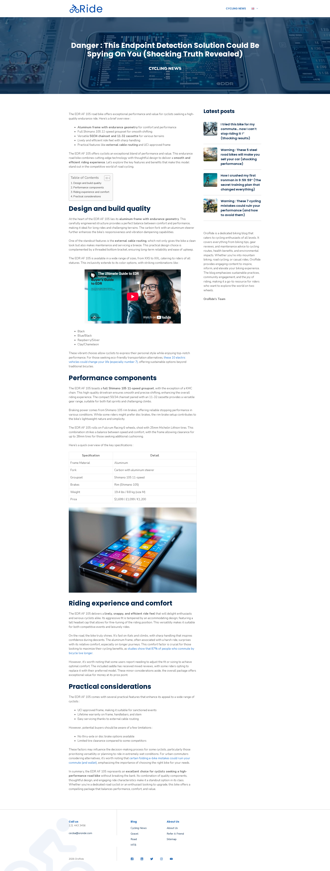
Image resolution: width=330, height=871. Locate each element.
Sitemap (172, 839)
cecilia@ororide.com (80, 833)
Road (134, 839)
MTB (133, 845)
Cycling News (236, 8)
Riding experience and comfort (91, 192)
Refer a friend (175, 833)
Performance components (88, 187)
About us (172, 828)
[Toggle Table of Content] (105, 178)
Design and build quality (87, 183)
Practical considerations (87, 196)
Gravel (134, 833)
